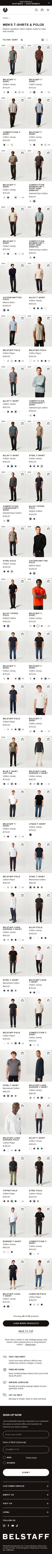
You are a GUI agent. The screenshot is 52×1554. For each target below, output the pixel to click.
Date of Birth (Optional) (14, 1442)
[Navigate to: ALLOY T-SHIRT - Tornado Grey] (13, 381)
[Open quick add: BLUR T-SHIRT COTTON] (4, 783)
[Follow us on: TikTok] (17, 1526)
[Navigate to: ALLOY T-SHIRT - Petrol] (13, 436)
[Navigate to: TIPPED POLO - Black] (13, 1171)
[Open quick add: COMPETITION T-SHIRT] (4, 144)
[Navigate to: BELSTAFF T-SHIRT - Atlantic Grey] (13, 60)
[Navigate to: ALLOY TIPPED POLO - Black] (13, 594)
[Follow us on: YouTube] (13, 1526)
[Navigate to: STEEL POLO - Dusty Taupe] (13, 541)
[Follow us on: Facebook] (8, 1526)
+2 (23, 361)
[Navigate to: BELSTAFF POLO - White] (13, 857)
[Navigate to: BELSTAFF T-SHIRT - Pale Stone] (13, 222)
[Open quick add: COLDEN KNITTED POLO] (4, 310)
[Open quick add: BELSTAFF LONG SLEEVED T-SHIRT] (30, 783)
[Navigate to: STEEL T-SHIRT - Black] (13, 960)
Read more (31, 1344)
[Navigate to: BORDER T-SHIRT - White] (13, 1222)
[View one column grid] (47, 40)
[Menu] (48, 10)
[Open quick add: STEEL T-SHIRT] (30, 466)
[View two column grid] (42, 40)
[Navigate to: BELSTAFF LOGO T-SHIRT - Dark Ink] (13, 1274)
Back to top (26, 1331)
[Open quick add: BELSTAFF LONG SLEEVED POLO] (4, 1150)
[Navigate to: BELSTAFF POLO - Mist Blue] (13, 331)
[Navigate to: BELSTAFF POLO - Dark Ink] (13, 699)
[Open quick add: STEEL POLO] (4, 571)
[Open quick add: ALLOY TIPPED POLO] (30, 518)
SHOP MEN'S (17, 4)
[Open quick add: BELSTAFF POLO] (4, 361)
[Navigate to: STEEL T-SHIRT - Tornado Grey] (13, 1066)
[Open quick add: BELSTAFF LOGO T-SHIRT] (30, 992)
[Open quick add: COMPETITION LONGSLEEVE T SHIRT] (30, 415)
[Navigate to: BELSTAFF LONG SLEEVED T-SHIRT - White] (13, 908)
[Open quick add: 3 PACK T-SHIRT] (30, 834)
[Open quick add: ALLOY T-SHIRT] (30, 308)
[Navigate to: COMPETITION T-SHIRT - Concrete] (13, 113)
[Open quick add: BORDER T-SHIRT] (4, 1252)
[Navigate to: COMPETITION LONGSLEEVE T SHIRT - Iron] (13, 487)
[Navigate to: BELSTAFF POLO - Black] (13, 1013)
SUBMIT (26, 1472)
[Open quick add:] (22, 48)
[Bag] (42, 10)
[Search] (36, 10)
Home (5, 18)
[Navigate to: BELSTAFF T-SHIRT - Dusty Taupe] (13, 165)
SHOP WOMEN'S (33, 4)
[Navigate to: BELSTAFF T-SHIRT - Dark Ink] (13, 646)
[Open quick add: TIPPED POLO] (4, 1201)
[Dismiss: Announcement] (48, 3)
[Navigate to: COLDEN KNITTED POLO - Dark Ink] (13, 278)
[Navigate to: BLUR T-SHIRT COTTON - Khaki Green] (13, 752)
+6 (23, 92)
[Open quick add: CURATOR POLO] (30, 1304)
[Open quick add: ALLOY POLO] (30, 938)
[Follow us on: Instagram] (4, 1526)
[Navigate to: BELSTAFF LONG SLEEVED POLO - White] (13, 1118)
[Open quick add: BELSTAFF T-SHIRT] (4, 92)
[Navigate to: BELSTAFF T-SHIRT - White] (13, 804)
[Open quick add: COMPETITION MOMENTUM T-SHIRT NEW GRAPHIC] (30, 201)
